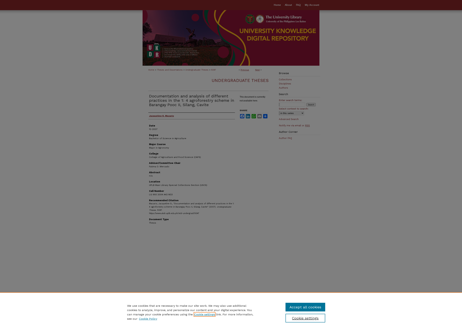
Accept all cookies (305, 307)
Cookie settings (204, 314)
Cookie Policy (148, 318)
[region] (231, 312)
